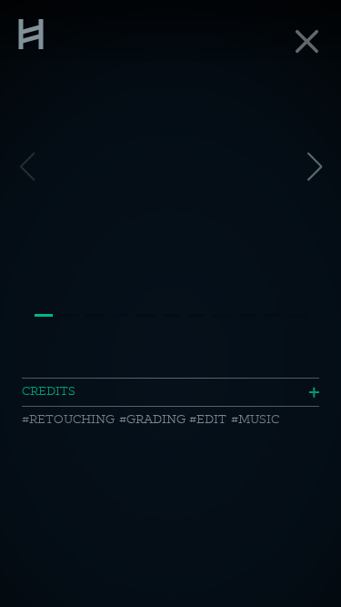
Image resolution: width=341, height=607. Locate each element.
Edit (211, 418)
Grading (156, 418)
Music (258, 418)
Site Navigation (31, 32)
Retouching (72, 418)
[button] (314, 167)
